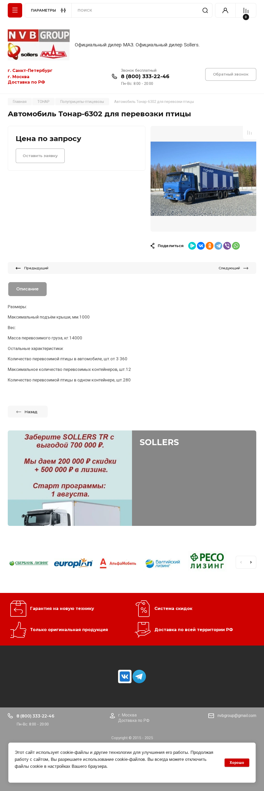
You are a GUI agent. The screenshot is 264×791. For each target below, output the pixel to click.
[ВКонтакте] (201, 246)
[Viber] (227, 246)
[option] (203, 178)
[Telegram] (218, 246)
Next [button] (251, 562)
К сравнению (249, 132)
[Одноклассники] (209, 246)
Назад (30, 411)
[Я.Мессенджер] (192, 246)
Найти (205, 10)
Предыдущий (36, 268)
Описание (27, 289)
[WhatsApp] (236, 246)
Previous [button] (241, 562)
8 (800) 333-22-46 (145, 76)
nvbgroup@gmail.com (237, 715)
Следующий (229, 268)
